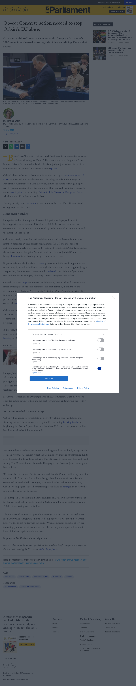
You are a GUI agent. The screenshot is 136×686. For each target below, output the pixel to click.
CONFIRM (49, 379)
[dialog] (68, 343)
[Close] (113, 298)
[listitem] (68, 334)
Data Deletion (53, 388)
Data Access (68, 388)
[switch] (100, 340)
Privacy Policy (83, 388)
